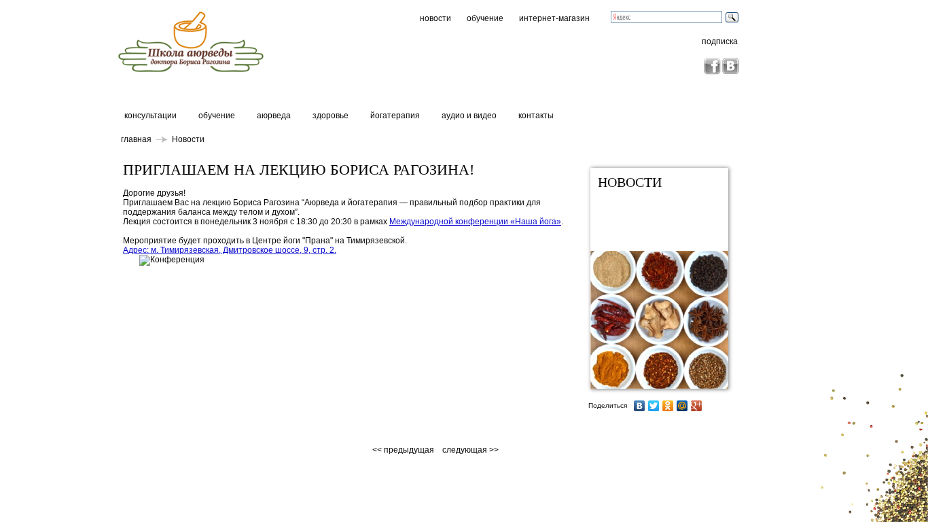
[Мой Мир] (682, 406)
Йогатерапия (395, 115)
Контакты (536, 115)
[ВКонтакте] (639, 406)
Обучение (216, 115)
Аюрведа (274, 115)
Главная (136, 139)
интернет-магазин (554, 18)
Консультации (150, 115)
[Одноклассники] (668, 406)
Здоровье (331, 115)
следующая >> (470, 450)
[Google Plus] (697, 406)
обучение (485, 18)
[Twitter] (654, 406)
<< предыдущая (404, 450)
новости (435, 18)
